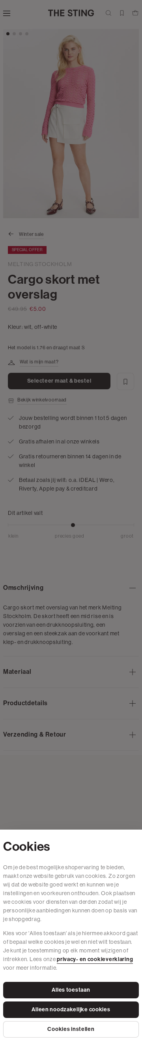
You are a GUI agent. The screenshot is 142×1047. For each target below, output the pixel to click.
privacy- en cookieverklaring (95, 959)
